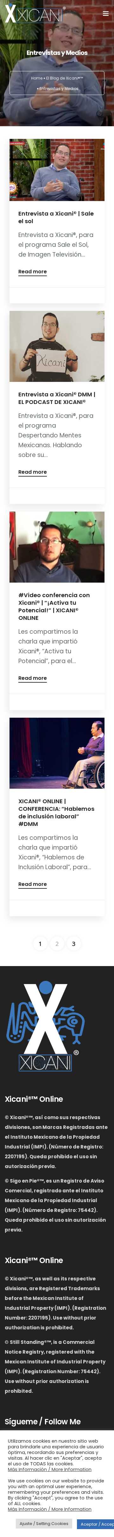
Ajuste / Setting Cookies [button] (44, 1524)
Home (36, 78)
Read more (32, 272)
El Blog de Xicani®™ (64, 78)
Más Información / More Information (50, 1469)
